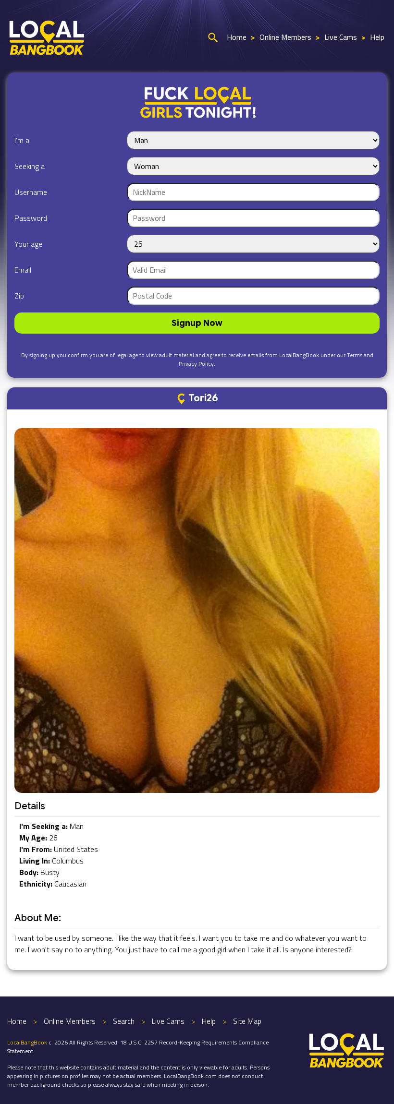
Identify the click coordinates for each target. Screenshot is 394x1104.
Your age (28, 244)
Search (124, 1021)
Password (30, 218)
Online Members (285, 37)
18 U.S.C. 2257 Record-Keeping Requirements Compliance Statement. (138, 1047)
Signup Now (197, 323)
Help (377, 37)
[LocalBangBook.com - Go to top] (347, 1049)
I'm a (21, 140)
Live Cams (340, 37)
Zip (19, 295)
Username (30, 192)
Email (22, 270)
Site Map (247, 1021)
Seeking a (29, 166)
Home (236, 37)
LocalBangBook (27, 1042)
